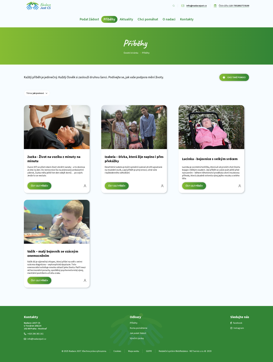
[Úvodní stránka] (38, 5)
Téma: (35, 93)
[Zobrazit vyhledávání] (173, 5)
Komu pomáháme (138, 328)
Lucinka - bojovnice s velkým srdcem (210, 159)
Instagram (238, 328)
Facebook (237, 323)
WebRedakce (181, 351)
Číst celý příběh (39, 185)
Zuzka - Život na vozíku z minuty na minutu (53, 159)
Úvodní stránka (131, 52)
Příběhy (145, 52)
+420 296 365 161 (35, 333)
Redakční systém (167, 351)
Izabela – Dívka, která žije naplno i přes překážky (134, 159)
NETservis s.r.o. (197, 351)
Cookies (117, 351)
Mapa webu (133, 351)
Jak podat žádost (138, 333)
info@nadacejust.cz (36, 338)
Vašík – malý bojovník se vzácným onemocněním (52, 253)
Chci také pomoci (236, 77)
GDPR (149, 351)
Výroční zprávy (137, 338)
